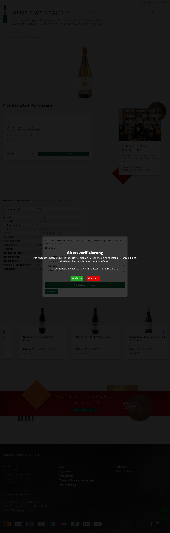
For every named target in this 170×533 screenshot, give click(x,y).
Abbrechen (93, 278)
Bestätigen (77, 278)
